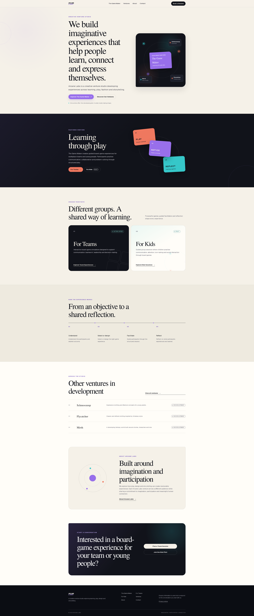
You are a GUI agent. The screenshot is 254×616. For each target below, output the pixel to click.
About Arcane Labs (127, 499)
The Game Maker (114, 3)
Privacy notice (163, 601)
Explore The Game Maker (81, 97)
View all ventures (153, 393)
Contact (142, 3)
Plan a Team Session (160, 546)
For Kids (92, 169)
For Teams (76, 169)
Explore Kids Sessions (145, 265)
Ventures (126, 3)
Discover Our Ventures (105, 97)
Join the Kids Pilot (160, 552)
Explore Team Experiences (85, 265)
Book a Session (178, 3)
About (135, 3)
